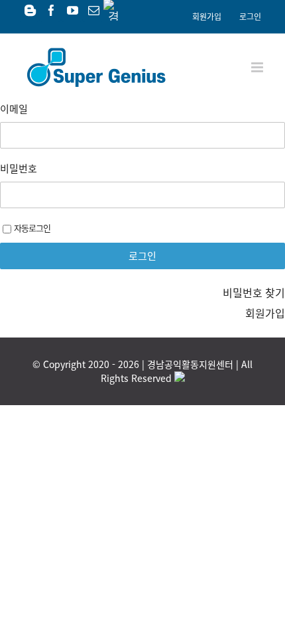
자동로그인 (32, 227)
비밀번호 (18, 168)
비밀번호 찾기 (254, 292)
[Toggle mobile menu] (258, 67)
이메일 (14, 108)
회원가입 (265, 313)
